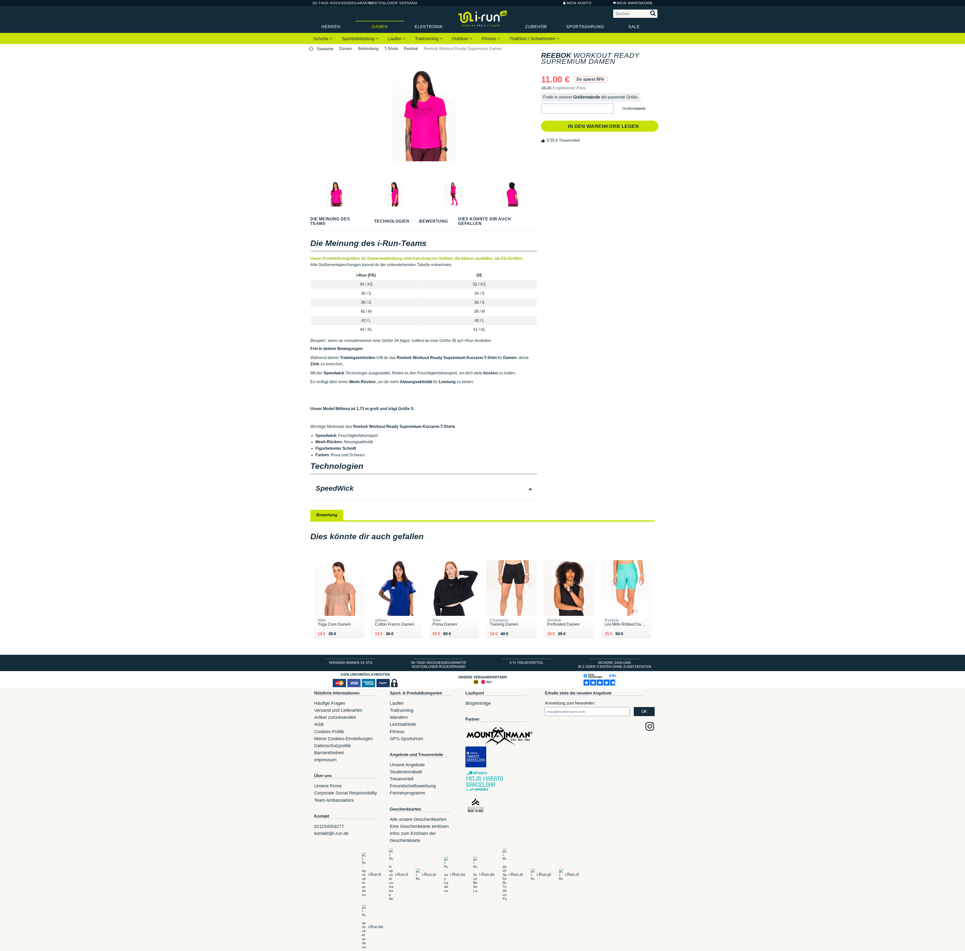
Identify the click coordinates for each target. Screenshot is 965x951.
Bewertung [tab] (326, 515)
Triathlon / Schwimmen (532, 38)
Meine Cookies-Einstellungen (343, 738)
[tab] (423, 489)
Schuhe (321, 38)
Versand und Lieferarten (338, 710)
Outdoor (460, 38)
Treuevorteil (401, 778)
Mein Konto (579, 3)
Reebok (411, 48)
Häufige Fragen (329, 703)
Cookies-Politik (329, 731)
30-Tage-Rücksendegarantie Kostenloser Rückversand (438, 665)
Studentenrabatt (406, 771)
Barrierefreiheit (329, 752)
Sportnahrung (585, 27)
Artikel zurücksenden (335, 717)
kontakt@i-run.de (331, 833)
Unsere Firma (328, 785)
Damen (380, 27)
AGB (319, 724)
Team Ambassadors (334, 800)
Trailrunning (427, 38)
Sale (634, 27)
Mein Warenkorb (634, 3)
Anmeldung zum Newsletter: (570, 703)
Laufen (395, 38)
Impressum (325, 759)
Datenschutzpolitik (332, 745)
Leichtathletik (403, 724)
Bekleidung (368, 48)
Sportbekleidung (359, 38)
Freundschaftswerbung (413, 785)
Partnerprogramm (407, 792)
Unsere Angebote (407, 764)
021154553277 (329, 826)
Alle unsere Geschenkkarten (418, 819)
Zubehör (536, 27)
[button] (577, 109)
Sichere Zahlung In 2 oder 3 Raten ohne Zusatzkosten (614, 665)
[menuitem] (323, 38)
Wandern (399, 717)
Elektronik (429, 27)
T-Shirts (391, 48)
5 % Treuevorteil (527, 663)
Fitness (489, 38)
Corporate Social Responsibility (345, 792)
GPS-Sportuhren (406, 738)
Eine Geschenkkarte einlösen (419, 826)
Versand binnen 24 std (350, 663)
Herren (331, 27)
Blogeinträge (478, 703)
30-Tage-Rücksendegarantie (336, 3)
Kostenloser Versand (389, 3)
